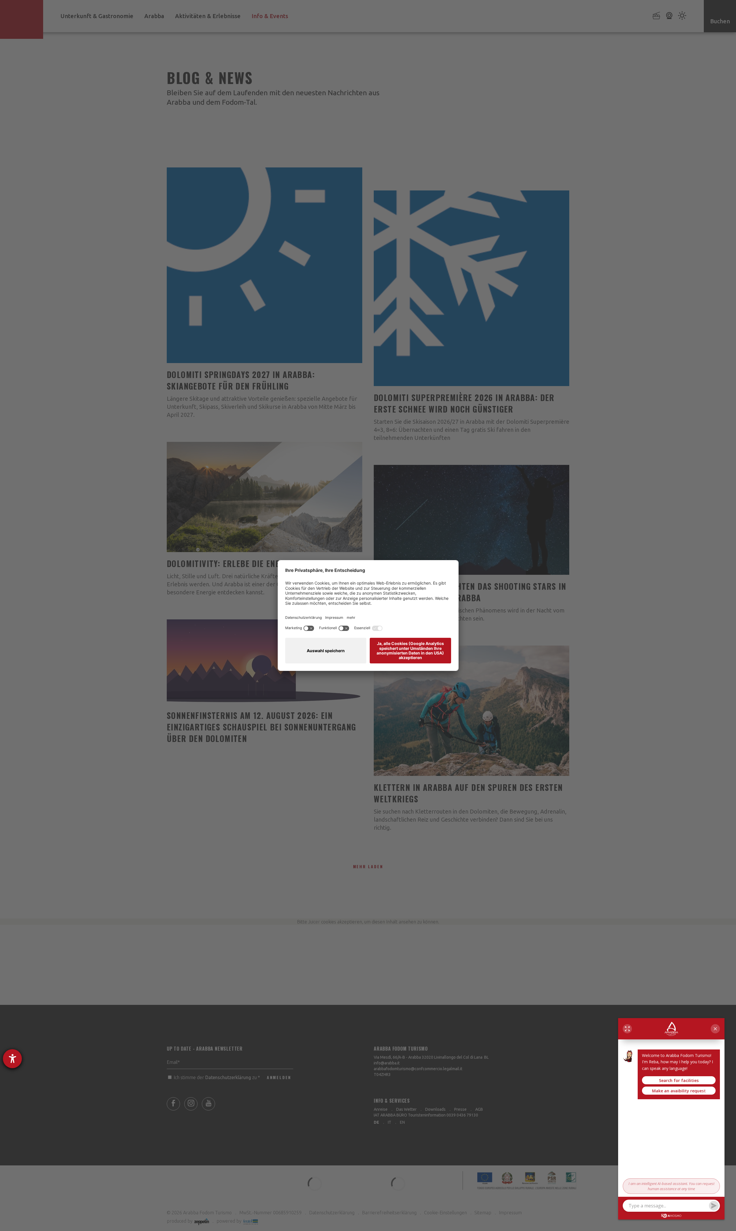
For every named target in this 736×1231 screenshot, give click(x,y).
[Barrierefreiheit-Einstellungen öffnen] (12, 1058)
